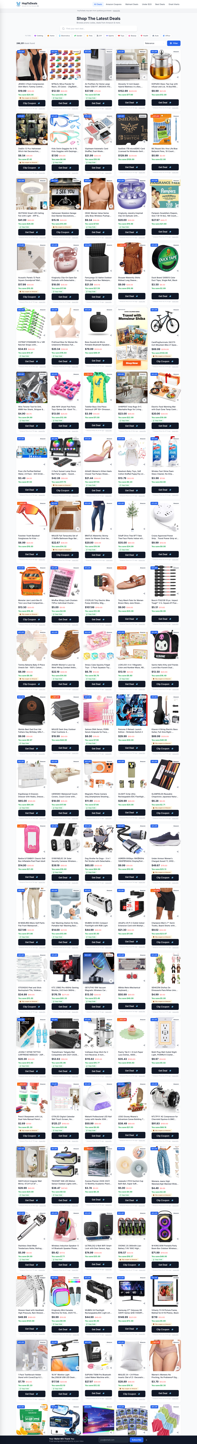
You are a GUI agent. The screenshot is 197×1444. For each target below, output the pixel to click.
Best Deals (160, 4)
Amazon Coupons (114, 4)
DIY (100, 36)
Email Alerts (174, 4)
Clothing (40, 36)
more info (116, 11)
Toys (122, 36)
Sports (111, 36)
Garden (79, 36)
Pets (90, 36)
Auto (157, 36)
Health (145, 36)
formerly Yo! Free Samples (29, 6)
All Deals (98, 4)
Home (52, 36)
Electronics (65, 36)
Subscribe (136, 1440)
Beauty (133, 36)
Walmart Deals (131, 4)
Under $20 (147, 4)
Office (167, 36)
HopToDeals (29, 3)
